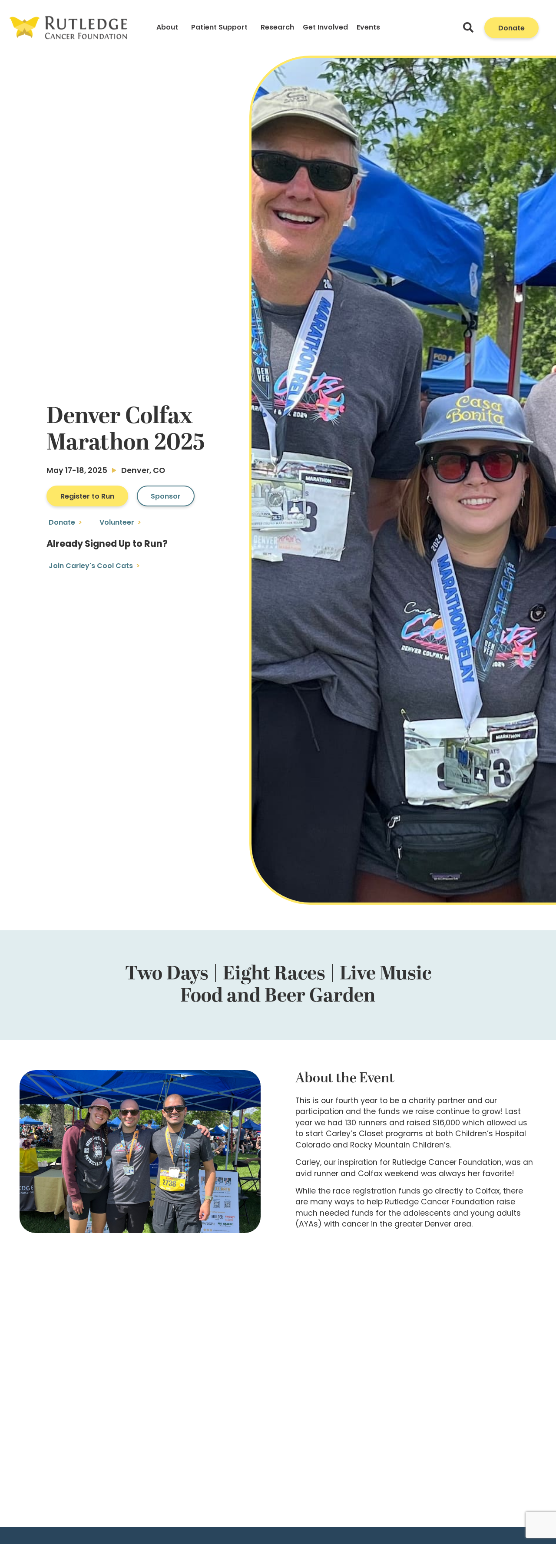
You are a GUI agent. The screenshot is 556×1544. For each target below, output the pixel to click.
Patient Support (219, 27)
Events (368, 27)
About (167, 27)
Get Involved (325, 27)
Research (277, 27)
